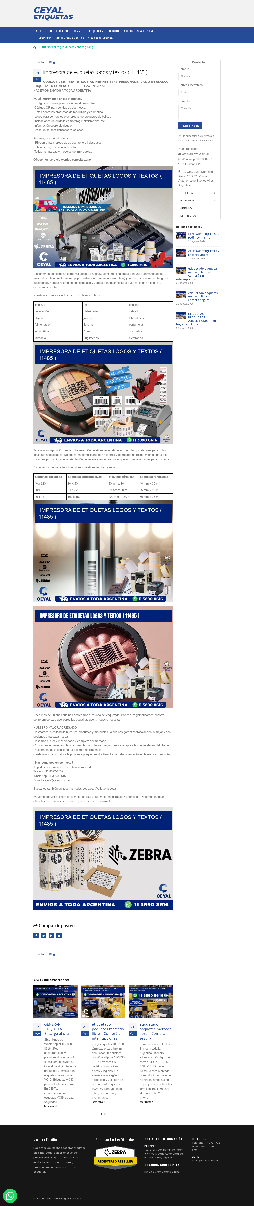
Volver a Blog (46, 62)
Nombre (183, 69)
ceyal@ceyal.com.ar (205, 1161)
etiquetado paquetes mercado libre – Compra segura (108, 1031)
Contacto (79, 31)
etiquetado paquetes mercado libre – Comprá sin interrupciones (60, 1031)
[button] (101, 1114)
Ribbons (128, 31)
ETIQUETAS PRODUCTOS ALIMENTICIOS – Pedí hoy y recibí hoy (153, 1033)
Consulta (184, 101)
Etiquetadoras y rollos (70, 38)
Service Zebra (145, 31)
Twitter (43, 935)
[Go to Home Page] (34, 47)
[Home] (53, 13)
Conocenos (62, 31)
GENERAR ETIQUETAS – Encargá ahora (203, 253)
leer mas (50, 1101)
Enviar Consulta (190, 126)
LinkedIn (51, 935)
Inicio (38, 31)
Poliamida (113, 31)
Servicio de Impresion (100, 38)
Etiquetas (95, 31)
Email (59, 935)
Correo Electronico (190, 85)
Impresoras (44, 38)
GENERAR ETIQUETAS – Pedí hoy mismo (203, 235)
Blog (49, 31)
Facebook (36, 935)
